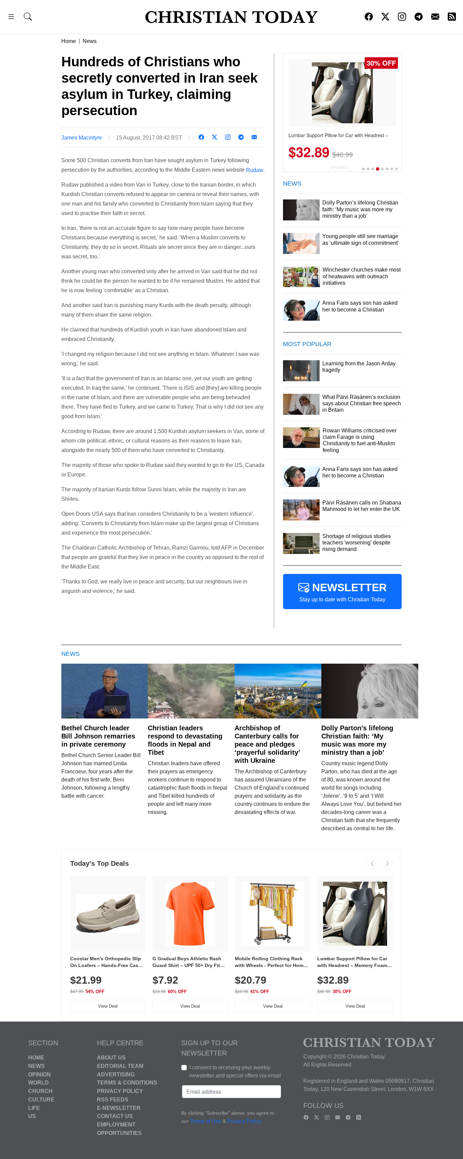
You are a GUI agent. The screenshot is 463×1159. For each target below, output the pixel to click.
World (38, 1083)
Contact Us (115, 1116)
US (32, 1116)
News (90, 41)
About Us (111, 1057)
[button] (11, 18)
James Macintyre (81, 138)
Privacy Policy (120, 1091)
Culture (41, 1099)
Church (40, 1091)
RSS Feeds (112, 1099)
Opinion (39, 1074)
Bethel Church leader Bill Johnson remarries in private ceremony (98, 736)
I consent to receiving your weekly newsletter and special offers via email (235, 1071)
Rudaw (254, 170)
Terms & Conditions (127, 1083)
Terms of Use (205, 1121)
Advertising (116, 1074)
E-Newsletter (119, 1108)
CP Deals (339, 167)
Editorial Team (120, 1066)
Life (34, 1108)
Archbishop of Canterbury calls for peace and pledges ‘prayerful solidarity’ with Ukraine (267, 744)
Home (68, 41)
